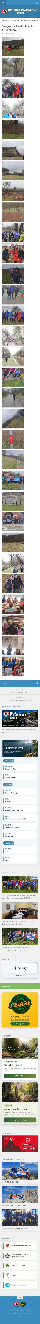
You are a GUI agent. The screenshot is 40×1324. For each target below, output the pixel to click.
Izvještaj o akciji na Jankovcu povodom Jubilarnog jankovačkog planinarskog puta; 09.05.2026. (19, 896)
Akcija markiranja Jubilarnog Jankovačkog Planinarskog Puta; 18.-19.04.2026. (16, 948)
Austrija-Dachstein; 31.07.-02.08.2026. (14, 1205)
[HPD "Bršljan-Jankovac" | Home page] (20, 11)
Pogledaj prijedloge (20, 1120)
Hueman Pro (28, 1313)
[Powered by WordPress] (15, 1313)
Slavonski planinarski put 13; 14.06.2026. (14, 1229)
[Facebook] (37, 683)
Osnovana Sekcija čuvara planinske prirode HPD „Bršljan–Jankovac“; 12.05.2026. (18, 922)
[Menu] (37, 2)
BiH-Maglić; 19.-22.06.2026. (10, 1182)
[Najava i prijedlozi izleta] (20, 1092)
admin (5, 34)
